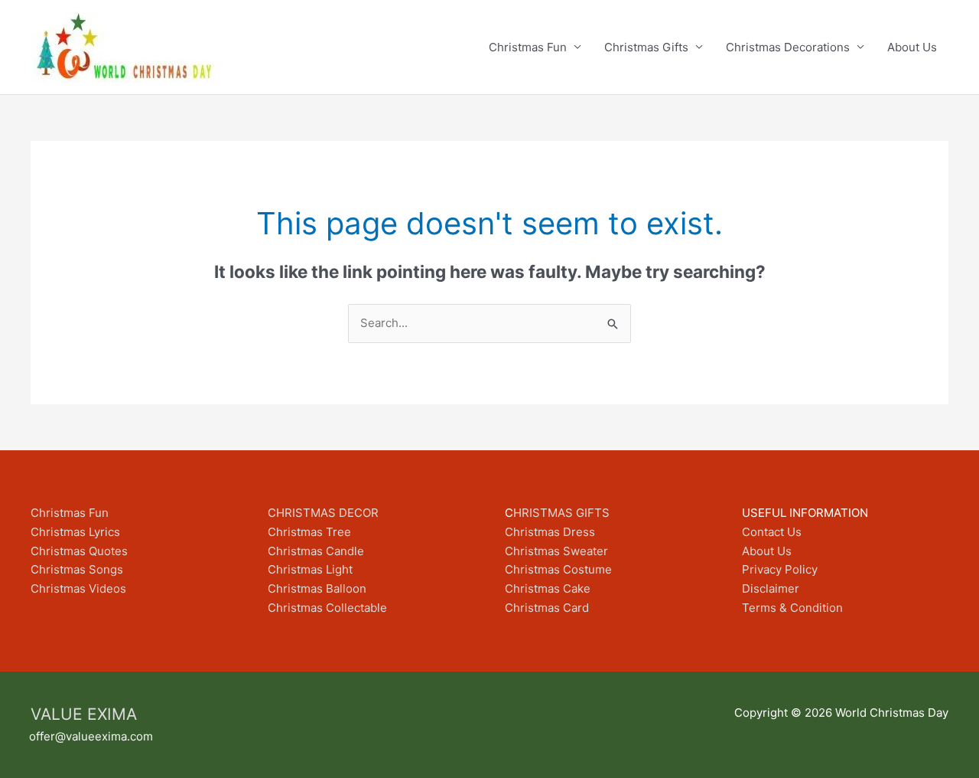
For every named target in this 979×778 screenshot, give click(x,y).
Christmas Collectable (327, 607)
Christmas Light (310, 569)
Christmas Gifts (646, 47)
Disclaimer (770, 588)
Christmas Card (547, 607)
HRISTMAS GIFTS (561, 512)
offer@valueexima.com (91, 736)
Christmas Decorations (788, 47)
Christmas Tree (309, 532)
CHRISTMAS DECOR (323, 512)
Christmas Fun (528, 47)
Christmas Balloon (317, 588)
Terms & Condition (792, 607)
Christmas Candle (316, 551)
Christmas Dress (550, 532)
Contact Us (772, 532)
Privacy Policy (780, 569)
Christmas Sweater (556, 551)
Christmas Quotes (79, 551)
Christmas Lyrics (75, 532)
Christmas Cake (547, 588)
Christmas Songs (77, 569)
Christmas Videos (78, 588)
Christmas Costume (558, 569)
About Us (912, 47)
